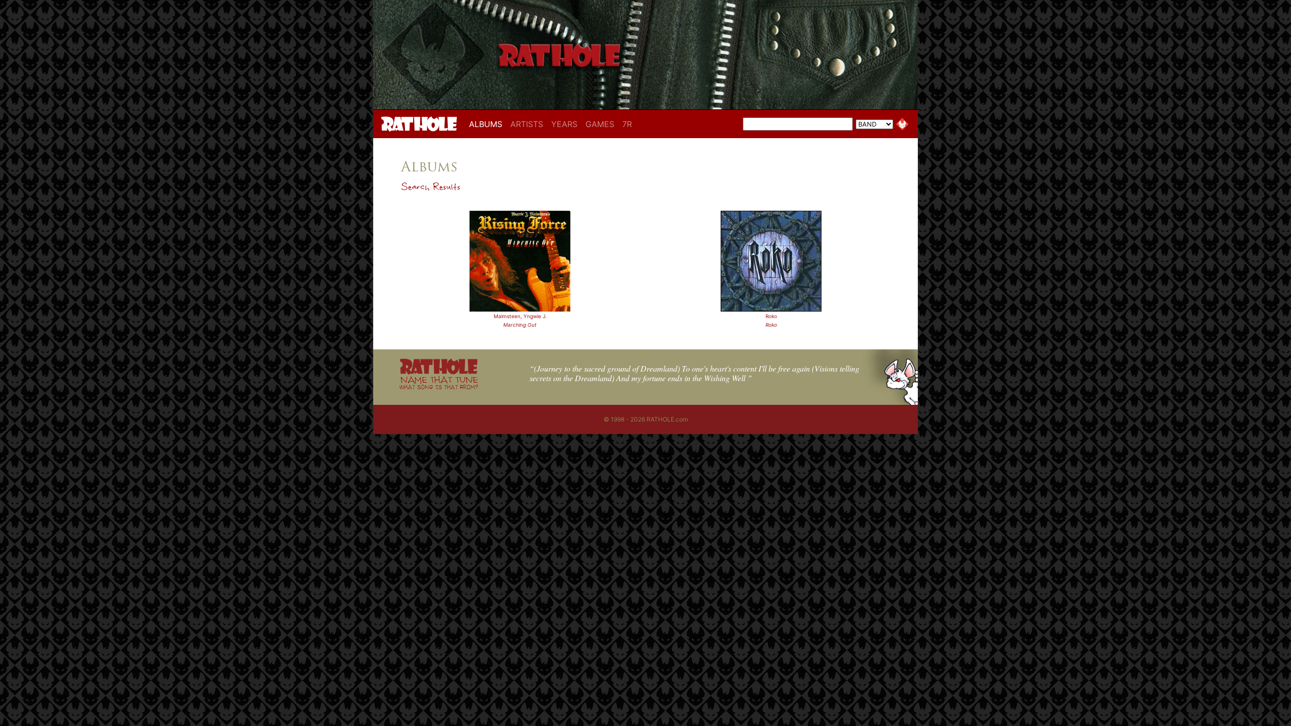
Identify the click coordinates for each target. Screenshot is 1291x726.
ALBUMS (487, 123)
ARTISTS (526, 124)
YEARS (564, 124)
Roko (771, 316)
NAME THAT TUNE (438, 382)
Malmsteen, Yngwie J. (520, 316)
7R (627, 124)
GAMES (599, 124)
